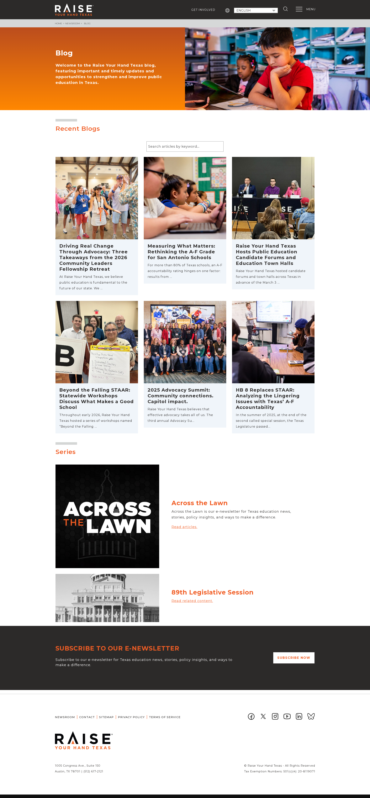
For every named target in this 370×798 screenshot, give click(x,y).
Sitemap (106, 717)
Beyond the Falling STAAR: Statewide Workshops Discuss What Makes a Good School (96, 398)
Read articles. (184, 527)
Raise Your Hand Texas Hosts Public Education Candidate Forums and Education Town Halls (266, 254)
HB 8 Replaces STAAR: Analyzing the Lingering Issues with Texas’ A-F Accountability (268, 398)
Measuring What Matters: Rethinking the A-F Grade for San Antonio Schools (181, 251)
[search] (286, 9)
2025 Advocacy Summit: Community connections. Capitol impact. (181, 395)
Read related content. (192, 601)
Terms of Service (165, 717)
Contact (87, 717)
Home (58, 23)
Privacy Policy (131, 717)
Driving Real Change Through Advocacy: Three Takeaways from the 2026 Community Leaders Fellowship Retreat (93, 257)
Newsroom (72, 23)
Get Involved (203, 10)
